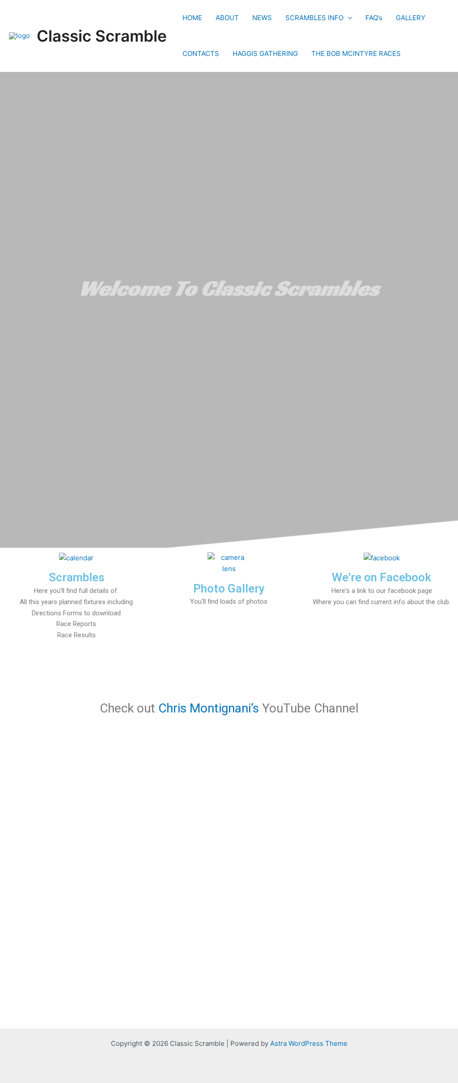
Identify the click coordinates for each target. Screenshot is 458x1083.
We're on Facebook (381, 577)
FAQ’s (373, 17)
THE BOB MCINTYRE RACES (356, 53)
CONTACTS (200, 53)
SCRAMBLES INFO (314, 17)
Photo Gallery (229, 588)
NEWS (262, 17)
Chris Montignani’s (208, 708)
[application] (348, 18)
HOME (192, 17)
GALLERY (410, 17)
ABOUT (227, 17)
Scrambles (76, 577)
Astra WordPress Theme (309, 1043)
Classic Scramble (102, 35)
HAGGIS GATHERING (265, 53)
